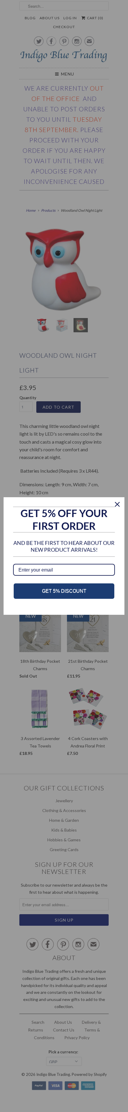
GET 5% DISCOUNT (64, 590)
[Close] (117, 504)
